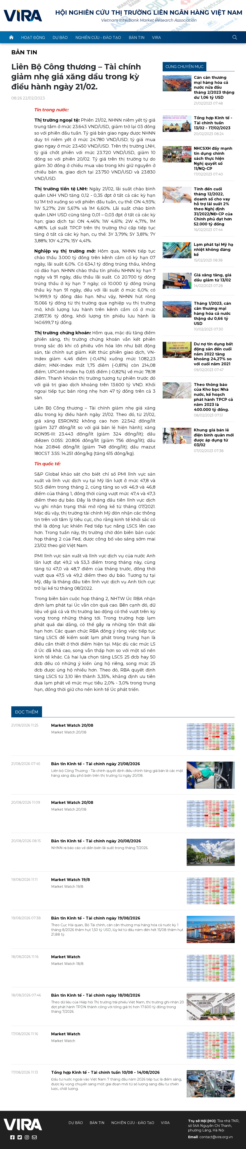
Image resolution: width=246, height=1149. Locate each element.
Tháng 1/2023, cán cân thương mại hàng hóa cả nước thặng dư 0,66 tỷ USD (212, 313)
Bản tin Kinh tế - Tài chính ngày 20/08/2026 (96, 841)
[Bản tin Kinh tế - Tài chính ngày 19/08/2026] (211, 929)
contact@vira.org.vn (216, 1137)
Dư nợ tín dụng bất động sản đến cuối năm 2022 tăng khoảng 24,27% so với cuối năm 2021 (213, 354)
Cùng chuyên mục (184, 66)
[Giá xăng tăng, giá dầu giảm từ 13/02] (177, 280)
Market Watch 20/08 (72, 725)
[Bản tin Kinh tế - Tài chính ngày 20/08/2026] (211, 852)
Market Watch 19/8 (70, 879)
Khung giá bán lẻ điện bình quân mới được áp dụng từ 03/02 (214, 437)
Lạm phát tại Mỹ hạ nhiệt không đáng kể (213, 249)
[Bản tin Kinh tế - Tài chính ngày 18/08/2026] (211, 1006)
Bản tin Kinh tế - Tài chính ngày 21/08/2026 (95, 764)
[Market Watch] (211, 967)
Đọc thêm (26, 711)
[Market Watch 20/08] (211, 736)
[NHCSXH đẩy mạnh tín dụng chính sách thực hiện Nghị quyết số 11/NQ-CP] (177, 154)
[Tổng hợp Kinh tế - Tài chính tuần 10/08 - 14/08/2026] (211, 1083)
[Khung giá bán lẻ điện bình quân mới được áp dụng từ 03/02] (177, 435)
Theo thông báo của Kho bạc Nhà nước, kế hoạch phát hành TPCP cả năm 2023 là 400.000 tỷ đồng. (213, 397)
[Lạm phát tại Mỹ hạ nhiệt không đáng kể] (177, 250)
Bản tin (136, 37)
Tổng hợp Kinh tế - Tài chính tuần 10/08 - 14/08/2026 (105, 1072)
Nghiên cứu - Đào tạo (98, 37)
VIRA (23, 15)
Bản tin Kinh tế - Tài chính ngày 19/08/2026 (95, 918)
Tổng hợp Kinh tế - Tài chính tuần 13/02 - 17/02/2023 (213, 123)
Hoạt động (33, 37)
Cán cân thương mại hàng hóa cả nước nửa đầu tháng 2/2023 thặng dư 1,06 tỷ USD (214, 87)
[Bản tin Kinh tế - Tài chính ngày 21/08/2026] (211, 775)
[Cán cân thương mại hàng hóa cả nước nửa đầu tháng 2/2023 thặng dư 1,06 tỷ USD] (177, 83)
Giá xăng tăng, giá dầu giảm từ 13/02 (212, 277)
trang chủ (11, 37)
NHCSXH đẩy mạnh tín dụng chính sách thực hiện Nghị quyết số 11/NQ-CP (213, 158)
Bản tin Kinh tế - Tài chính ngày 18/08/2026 (95, 995)
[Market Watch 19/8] (211, 890)
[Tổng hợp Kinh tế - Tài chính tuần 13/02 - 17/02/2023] (177, 123)
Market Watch (65, 957)
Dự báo (60, 37)
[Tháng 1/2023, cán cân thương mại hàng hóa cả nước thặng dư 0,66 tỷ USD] (177, 309)
